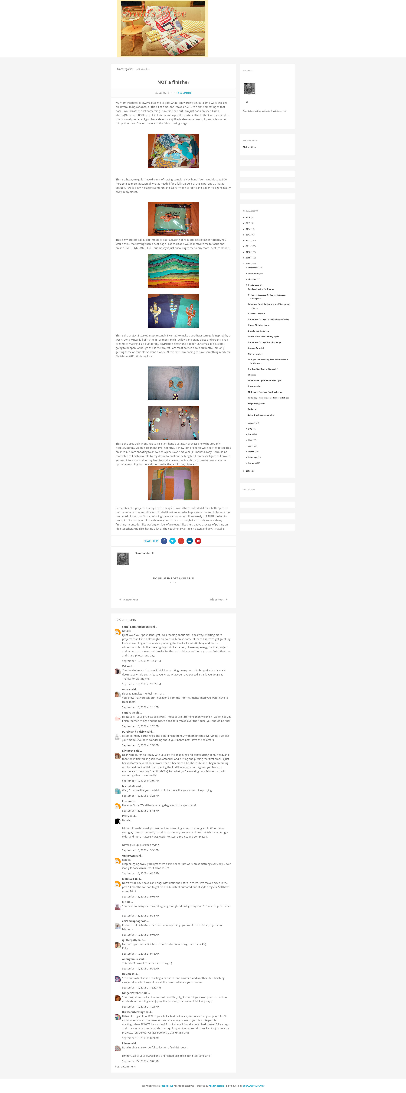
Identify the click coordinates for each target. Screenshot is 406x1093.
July (250, 428)
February (252, 457)
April (250, 445)
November (253, 273)
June (250, 434)
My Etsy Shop (249, 147)
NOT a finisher (255, 353)
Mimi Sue (128, 879)
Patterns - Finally (256, 313)
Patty (125, 816)
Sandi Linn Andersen (135, 626)
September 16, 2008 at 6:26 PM (140, 873)
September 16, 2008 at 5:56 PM (140, 850)
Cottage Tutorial (256, 348)
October (252, 279)
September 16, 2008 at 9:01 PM (140, 896)
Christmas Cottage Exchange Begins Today (268, 319)
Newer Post (130, 599)
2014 (248, 229)
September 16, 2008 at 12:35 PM (141, 684)
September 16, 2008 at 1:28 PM (140, 726)
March (251, 451)
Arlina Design (216, 1086)
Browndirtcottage (133, 1012)
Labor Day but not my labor (261, 415)
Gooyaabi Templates (254, 1086)
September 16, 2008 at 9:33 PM (140, 915)
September (253, 285)
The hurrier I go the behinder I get (264, 380)
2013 (248, 234)
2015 (248, 223)
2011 (248, 246)
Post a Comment (125, 1066)
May (250, 440)
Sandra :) (128, 712)
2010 (248, 252)
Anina (126, 689)
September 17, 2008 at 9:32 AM (140, 968)
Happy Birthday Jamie (258, 325)
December (253, 267)
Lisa (124, 801)
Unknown (128, 855)
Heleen (126, 974)
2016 (248, 217)
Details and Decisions (258, 331)
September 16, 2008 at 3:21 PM (140, 795)
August (251, 422)
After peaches (254, 386)
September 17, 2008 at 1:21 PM (140, 1006)
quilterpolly (129, 940)
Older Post (216, 599)
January (252, 463)
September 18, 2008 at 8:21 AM (140, 1038)
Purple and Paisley (134, 731)
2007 (248, 471)
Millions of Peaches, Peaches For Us (265, 392)
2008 (248, 263)
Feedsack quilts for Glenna (261, 289)
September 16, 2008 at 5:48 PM (140, 810)
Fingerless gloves (256, 403)
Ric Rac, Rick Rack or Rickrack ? (263, 369)
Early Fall (252, 409)
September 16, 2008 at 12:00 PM (141, 661)
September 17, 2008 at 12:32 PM (141, 987)
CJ (123, 902)
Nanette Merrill (144, 553)
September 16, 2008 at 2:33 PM (140, 745)
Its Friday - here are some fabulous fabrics (268, 397)
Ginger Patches (131, 993)
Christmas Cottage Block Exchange (264, 342)
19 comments (184, 92)
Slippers (252, 374)
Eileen (126, 1043)
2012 (248, 240)
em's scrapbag (131, 921)
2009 (248, 257)
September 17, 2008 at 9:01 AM (140, 934)
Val (124, 666)
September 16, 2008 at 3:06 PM (140, 781)
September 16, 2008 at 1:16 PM (140, 707)
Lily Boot (127, 750)
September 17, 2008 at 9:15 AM (140, 953)
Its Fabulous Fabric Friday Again (263, 336)
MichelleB (128, 786)
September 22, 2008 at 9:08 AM (140, 1061)
